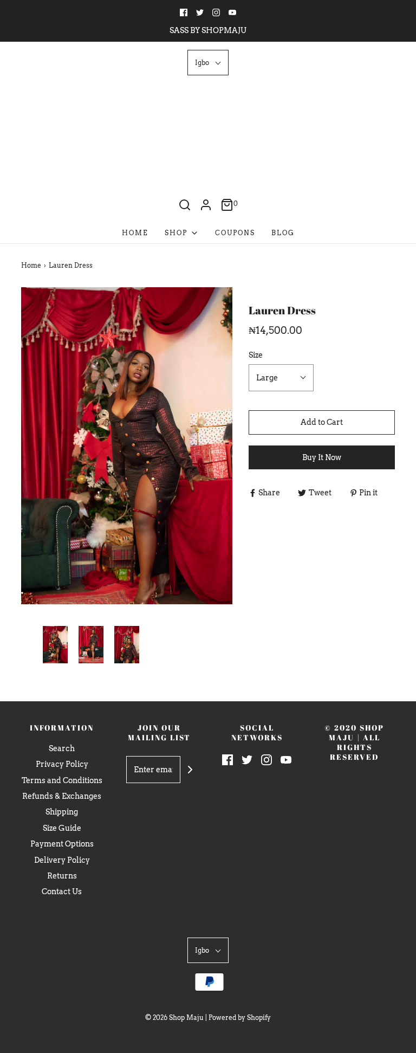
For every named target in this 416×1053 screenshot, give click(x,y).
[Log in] (205, 204)
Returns (62, 875)
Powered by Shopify (240, 1017)
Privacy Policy (62, 764)
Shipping (62, 811)
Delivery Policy (62, 860)
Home (135, 233)
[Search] (184, 204)
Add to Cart (322, 422)
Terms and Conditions (62, 780)
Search (62, 748)
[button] (208, 62)
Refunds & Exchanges (61, 796)
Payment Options (62, 843)
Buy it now (321, 457)
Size (256, 355)
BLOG (283, 233)
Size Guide (62, 828)
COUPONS (235, 233)
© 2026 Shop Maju (174, 1017)
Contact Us (62, 891)
